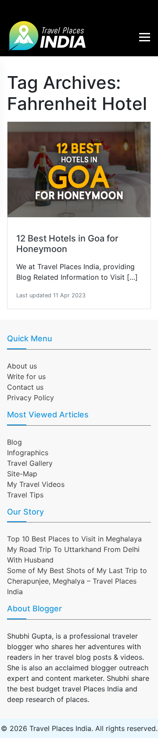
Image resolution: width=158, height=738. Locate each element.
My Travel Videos (36, 484)
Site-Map (22, 473)
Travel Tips (25, 494)
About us (22, 366)
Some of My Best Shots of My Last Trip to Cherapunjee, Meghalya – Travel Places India (77, 581)
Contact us (25, 387)
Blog (14, 442)
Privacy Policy (30, 397)
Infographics (27, 452)
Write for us (26, 376)
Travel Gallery (30, 463)
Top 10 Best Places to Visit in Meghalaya (74, 538)
